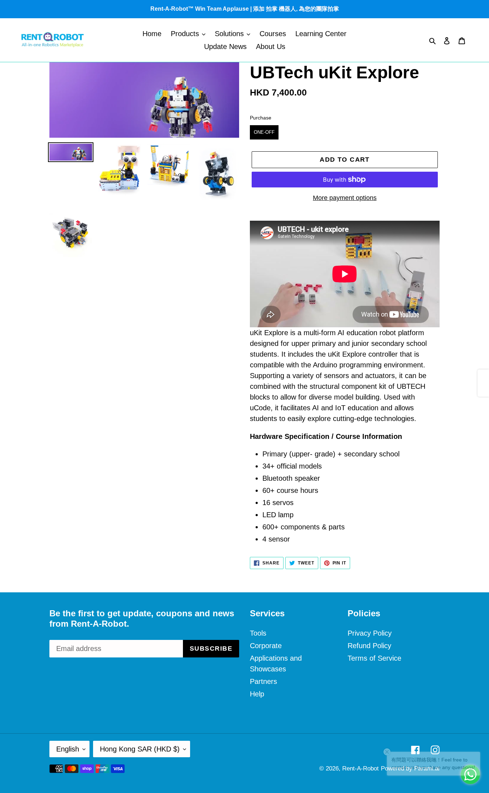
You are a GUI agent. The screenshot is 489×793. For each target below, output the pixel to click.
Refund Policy (369, 646)
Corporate (266, 646)
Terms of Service (374, 658)
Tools (258, 633)
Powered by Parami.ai (410, 768)
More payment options (345, 197)
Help (257, 694)
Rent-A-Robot (360, 768)
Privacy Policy (370, 633)
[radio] (264, 132)
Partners (263, 681)
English (67, 749)
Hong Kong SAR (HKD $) (140, 749)
